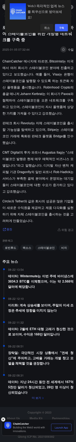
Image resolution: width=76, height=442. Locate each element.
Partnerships (61, 418)
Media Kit (36, 418)
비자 (64, 248)
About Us (13, 418)
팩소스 (27, 248)
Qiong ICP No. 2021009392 (36, 436)
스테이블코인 (46, 248)
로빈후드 (10, 248)
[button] (71, 7)
